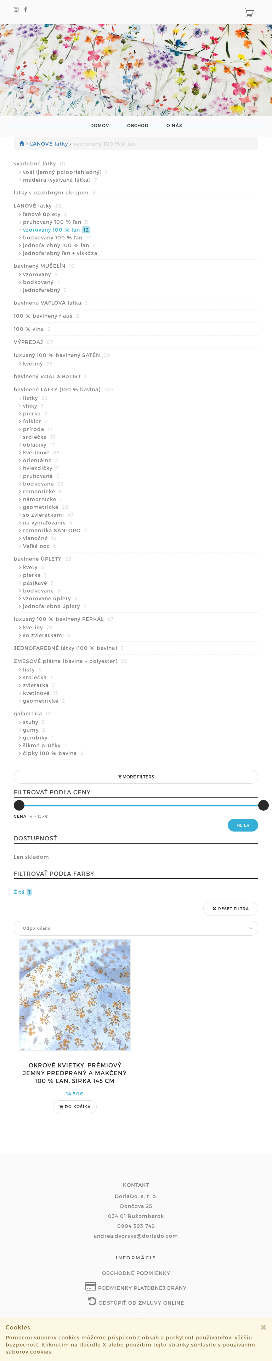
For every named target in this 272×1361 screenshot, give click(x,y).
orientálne (40, 460)
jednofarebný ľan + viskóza (63, 253)
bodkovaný (41, 282)
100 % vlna (32, 329)
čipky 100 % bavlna (53, 753)
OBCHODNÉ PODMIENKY (136, 1273)
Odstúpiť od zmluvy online (140, 1303)
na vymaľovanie (48, 523)
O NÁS (174, 125)
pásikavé (38, 583)
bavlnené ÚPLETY (43, 559)
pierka (35, 413)
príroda (38, 429)
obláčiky (39, 445)
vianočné (40, 538)
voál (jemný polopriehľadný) (65, 172)
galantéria (32, 713)
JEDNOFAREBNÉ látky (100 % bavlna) (69, 648)
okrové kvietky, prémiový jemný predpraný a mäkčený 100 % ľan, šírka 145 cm (75, 1073)
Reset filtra (233, 908)
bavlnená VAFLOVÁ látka (51, 303)
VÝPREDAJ (33, 342)
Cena (20, 816)
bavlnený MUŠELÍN (44, 266)
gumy (34, 730)
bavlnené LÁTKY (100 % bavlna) (63, 389)
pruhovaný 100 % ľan (55, 222)
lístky (35, 398)
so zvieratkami (48, 515)
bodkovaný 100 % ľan (57, 237)
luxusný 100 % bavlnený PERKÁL (64, 619)
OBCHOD (137, 125)
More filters (137, 776)
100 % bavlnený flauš (46, 316)
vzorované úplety (50, 598)
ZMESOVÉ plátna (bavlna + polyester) (71, 661)
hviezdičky (41, 468)
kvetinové (41, 452)
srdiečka (39, 437)
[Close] (264, 1327)
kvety (33, 567)
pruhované (41, 476)
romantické (42, 491)
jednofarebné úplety (55, 606)
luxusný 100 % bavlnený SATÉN (62, 355)
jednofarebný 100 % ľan (60, 245)
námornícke (43, 499)
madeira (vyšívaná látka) (60, 180)
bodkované (43, 484)
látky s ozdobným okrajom (55, 192)
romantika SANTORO (55, 530)
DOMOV (99, 125)
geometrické (46, 507)
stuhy (34, 722)
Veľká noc (39, 546)
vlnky (33, 406)
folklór (35, 421)
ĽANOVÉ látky (50, 144)
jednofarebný (45, 290)
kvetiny (38, 364)
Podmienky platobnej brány (141, 1288)
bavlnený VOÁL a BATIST (50, 376)
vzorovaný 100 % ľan (56, 230)
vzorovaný (40, 274)
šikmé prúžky (44, 745)
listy (32, 670)
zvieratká (39, 685)
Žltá (22, 892)
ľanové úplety (45, 214)
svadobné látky (40, 163)
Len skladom (31, 857)
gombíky (38, 738)
